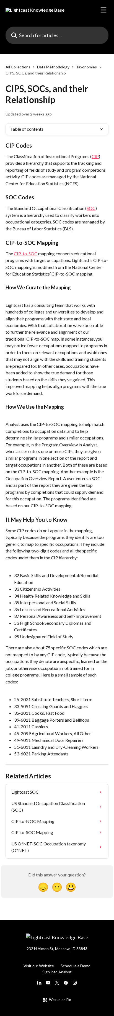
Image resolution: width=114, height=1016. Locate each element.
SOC (91, 208)
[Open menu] (103, 10)
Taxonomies (86, 67)
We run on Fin (60, 999)
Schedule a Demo (75, 965)
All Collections (18, 67)
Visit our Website (39, 965)
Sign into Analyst (57, 971)
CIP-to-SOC (25, 253)
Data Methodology (53, 67)
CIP (95, 156)
